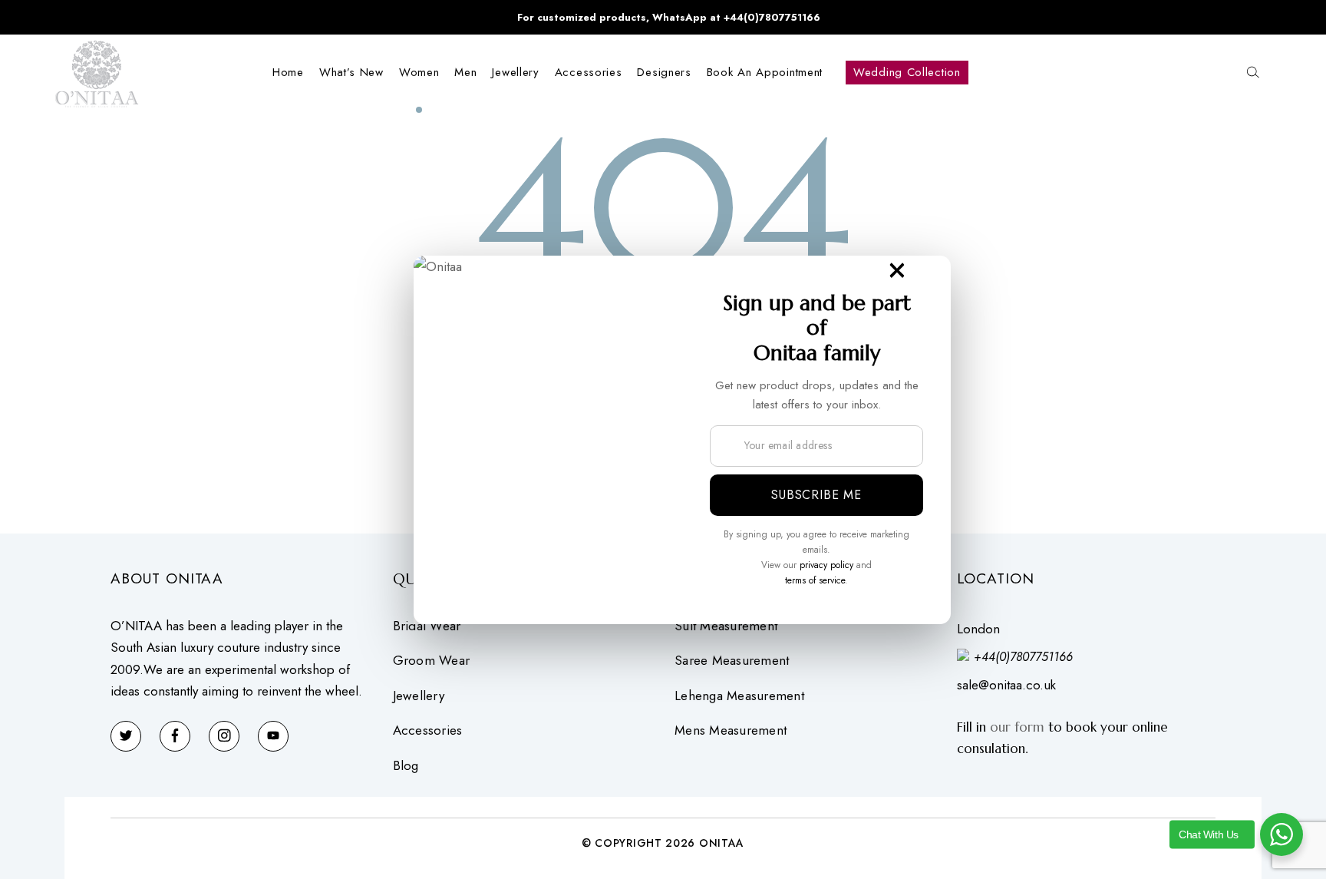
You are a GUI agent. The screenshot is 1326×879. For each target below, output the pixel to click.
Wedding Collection (907, 72)
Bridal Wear (427, 626)
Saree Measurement (732, 660)
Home (288, 72)
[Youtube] (273, 736)
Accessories (428, 730)
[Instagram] (224, 736)
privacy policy (826, 565)
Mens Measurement (731, 730)
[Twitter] (125, 736)
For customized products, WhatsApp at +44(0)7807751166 (668, 17)
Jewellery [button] (515, 72)
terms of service (815, 580)
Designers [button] (664, 72)
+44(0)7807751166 (1023, 657)
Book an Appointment (765, 72)
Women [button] (419, 72)
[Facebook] (175, 736)
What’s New (351, 72)
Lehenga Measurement (739, 695)
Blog (406, 765)
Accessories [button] (588, 72)
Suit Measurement (726, 626)
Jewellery (418, 695)
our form (1017, 727)
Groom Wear (431, 660)
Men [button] (465, 72)
